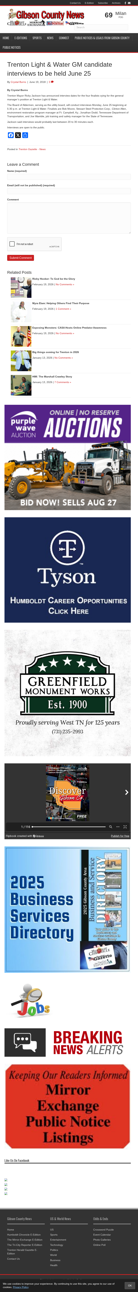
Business (55, 1260)
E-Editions (21, 38)
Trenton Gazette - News (32, 149)
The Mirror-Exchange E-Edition (24, 1239)
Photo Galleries (102, 1239)
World (53, 1255)
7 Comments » (62, 382)
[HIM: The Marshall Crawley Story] (21, 385)
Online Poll (99, 1244)
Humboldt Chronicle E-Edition (24, 1234)
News (50, 38)
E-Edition (89, 3)
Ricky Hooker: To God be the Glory (53, 278)
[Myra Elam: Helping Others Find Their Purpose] (21, 311)
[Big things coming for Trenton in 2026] (21, 360)
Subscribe (103, 3)
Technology (56, 1244)
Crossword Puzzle (103, 1229)
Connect (64, 38)
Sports (37, 38)
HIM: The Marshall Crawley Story (52, 376)
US (52, 1229)
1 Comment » (63, 308)
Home (6, 38)
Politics (54, 1250)
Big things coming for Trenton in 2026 (55, 352)
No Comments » (65, 284)
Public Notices (11, 47)
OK (130, 1285)
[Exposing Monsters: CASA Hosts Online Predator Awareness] (21, 336)
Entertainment (58, 1239)
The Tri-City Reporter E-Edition (24, 1244)
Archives (116, 3)
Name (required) (17, 170)
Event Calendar (102, 1234)
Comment (13, 199)
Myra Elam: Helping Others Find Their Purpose (60, 303)
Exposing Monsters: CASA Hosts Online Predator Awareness (69, 327)
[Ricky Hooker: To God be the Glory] (21, 287)
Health (54, 1265)
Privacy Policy (21, 1287)
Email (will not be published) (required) (31, 185)
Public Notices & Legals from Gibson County (102, 38)
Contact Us (75, 3)
